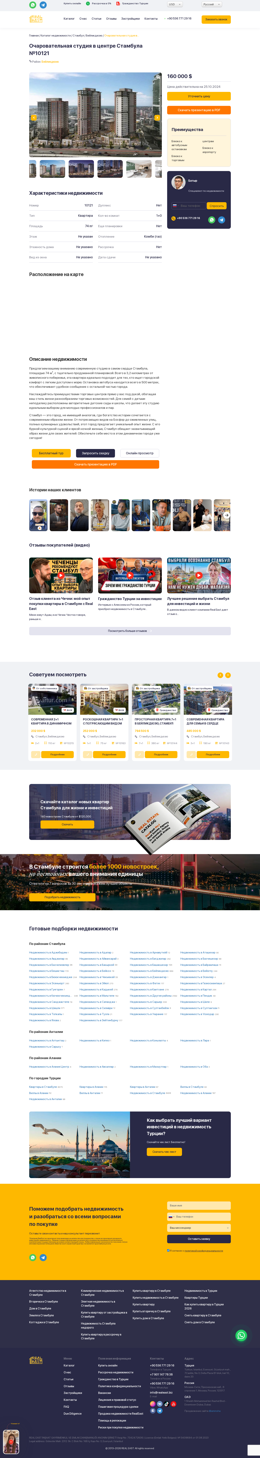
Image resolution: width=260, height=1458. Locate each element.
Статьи (96, 18)
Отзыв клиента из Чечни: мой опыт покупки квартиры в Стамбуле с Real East (61, 603)
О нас (83, 18)
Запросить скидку (95, 453)
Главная (34, 35)
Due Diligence (73, 1413)
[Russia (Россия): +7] (176, 205)
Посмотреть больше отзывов (127, 631)
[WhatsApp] (241, 1335)
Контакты (151, 18)
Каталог (69, 18)
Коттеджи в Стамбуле (44, 1322)
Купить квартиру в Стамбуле (152, 1290)
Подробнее (57, 754)
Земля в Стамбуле (41, 1315)
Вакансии (104, 1393)
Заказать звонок (216, 19)
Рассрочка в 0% (101, 3)
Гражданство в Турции (113, 1379)
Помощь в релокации (112, 1420)
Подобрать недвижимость (62, 897)
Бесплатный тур (51, 453)
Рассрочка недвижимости (115, 1372)
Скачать (67, 824)
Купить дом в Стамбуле (148, 1318)
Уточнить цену (199, 96)
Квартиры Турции (196, 1297)
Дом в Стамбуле (40, 1308)
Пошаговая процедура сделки (118, 1406)
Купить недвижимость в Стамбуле (155, 1297)
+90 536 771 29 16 (179, 18)
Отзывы (111, 18)
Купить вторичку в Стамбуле (152, 1311)
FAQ (66, 1406)
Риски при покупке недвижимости (120, 1427)
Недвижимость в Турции (200, 1290)
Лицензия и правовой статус (117, 1400)
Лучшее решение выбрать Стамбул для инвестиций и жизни (198, 601)
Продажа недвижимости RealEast (120, 1413)
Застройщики (130, 18)
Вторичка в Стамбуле (43, 1301)
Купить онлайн (72, 3)
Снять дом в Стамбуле (199, 1322)
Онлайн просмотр (140, 453)
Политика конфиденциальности (119, 1386)
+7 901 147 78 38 (161, 1374)
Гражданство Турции (135, 3)
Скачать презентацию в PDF (95, 464)
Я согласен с (196, 1250)
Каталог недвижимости (56, 35)
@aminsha (215, 1410)
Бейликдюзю (94, 35)
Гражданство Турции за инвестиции (130, 599)
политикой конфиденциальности (204, 1250)
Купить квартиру (144, 1304)
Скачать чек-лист (164, 1151)
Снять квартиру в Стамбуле (202, 1315)
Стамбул (78, 35)
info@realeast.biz (161, 1392)
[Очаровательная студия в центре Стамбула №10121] (52, 169)
